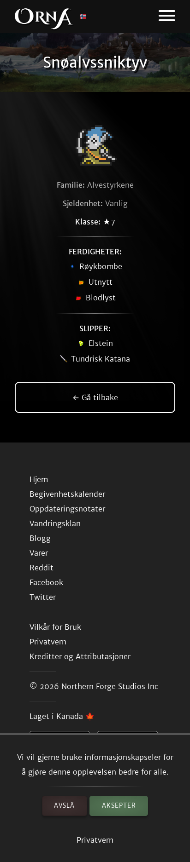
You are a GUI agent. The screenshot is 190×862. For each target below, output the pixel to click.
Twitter (43, 597)
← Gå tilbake (95, 397)
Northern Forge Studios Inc (109, 686)
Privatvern (95, 840)
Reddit (41, 567)
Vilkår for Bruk (55, 627)
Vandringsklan (55, 523)
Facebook (46, 582)
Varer (39, 552)
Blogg (40, 538)
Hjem (39, 479)
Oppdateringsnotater (67, 508)
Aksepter (119, 806)
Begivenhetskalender (67, 494)
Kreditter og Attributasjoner (80, 656)
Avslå (64, 806)
